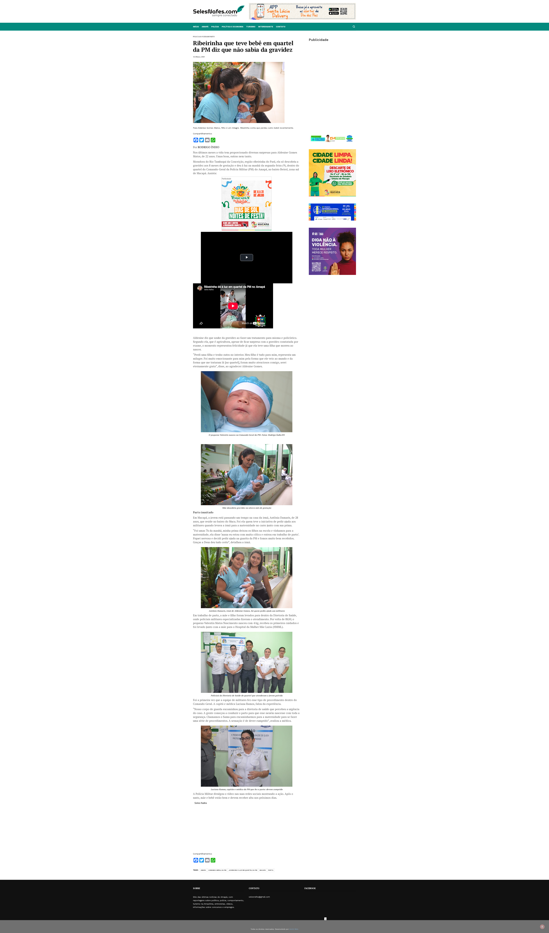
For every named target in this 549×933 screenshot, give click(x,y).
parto (270, 870)
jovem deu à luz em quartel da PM (243, 870)
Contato (280, 27)
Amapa (203, 870)
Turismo (250, 27)
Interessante (265, 27)
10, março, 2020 (199, 57)
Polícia (215, 27)
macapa (263, 870)
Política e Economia (232, 27)
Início (196, 27)
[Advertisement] (246, 830)
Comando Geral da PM (217, 870)
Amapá (205, 27)
